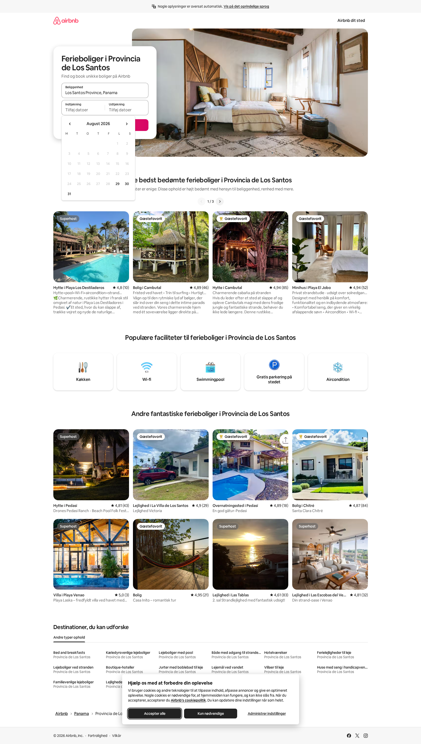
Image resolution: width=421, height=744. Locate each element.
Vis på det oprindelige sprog (246, 6)
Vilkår (116, 735)
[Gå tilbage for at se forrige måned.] (70, 123)
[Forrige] (201, 201)
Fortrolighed (97, 735)
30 (127, 184)
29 (117, 184)
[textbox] (83, 110)
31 (69, 194)
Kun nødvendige (210, 713)
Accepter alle (154, 713)
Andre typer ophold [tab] (69, 637)
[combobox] (105, 93)
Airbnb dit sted (351, 20)
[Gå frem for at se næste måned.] (126, 123)
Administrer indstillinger (266, 713)
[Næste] (220, 201)
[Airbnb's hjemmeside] (65, 20)
